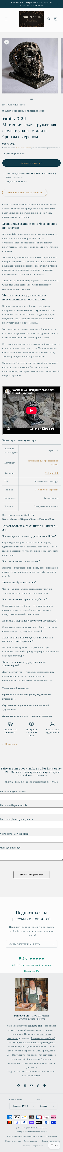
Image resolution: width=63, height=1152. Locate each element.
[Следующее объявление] (57, 4)
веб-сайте (34, 1075)
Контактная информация (33, 1146)
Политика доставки (13, 1141)
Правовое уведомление (51, 1141)
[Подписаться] (53, 944)
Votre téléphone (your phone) (16, 819)
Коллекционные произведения (38, 1042)
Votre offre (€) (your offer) (14, 833)
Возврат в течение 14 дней (31, 732)
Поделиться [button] (11, 744)
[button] (6, 19)
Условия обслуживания (47, 1136)
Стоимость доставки (23, 148)
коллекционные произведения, (43, 460)
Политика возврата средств (36, 1131)
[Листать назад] (24, 99)
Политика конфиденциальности (22, 1136)
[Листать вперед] (38, 99)
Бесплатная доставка (10, 731)
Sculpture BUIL (29, 1128)
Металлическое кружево (47, 489)
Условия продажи (31, 1141)
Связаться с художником (52, 731)
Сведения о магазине (16, 181)
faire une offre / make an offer (24, 192)
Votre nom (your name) (13, 791)
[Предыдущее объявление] (5, 4)
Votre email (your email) (13, 805)
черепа (54, 464)
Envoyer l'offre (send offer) (31, 875)
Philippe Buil (52, 473)
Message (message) (10, 847)
